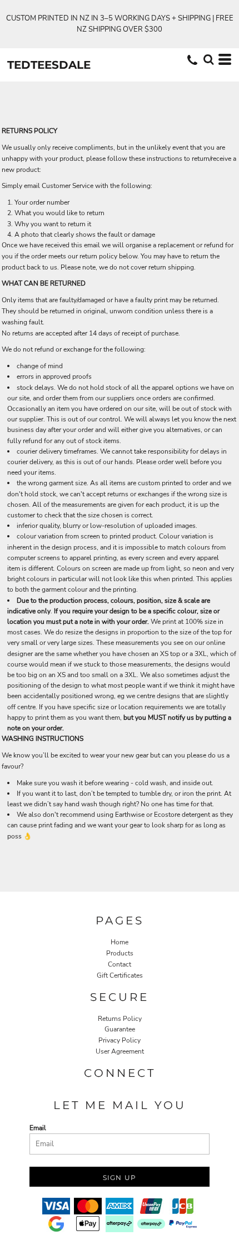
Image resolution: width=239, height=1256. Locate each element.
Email (37, 1127)
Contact (119, 964)
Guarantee (119, 1029)
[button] (208, 59)
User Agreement (120, 1051)
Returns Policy (120, 1018)
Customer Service (67, 185)
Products (119, 953)
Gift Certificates (120, 975)
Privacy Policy (119, 1040)
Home (119, 942)
